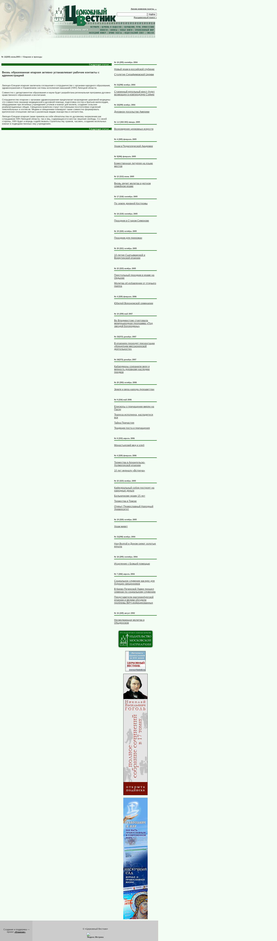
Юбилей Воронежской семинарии (133, 303)
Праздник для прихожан (128, 238)
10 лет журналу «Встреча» (129, 470)
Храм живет (121, 526)
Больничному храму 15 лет (129, 495)
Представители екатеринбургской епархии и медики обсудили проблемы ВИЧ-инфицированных (134, 600)
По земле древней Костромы (131, 203)
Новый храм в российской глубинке (134, 69)
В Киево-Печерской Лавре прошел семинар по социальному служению (135, 590)
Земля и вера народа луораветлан (134, 389)
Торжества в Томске (125, 501)
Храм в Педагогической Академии (133, 146)
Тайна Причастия (124, 422)
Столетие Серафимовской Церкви (134, 74)
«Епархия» (20, 932)
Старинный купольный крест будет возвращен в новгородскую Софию (134, 93)
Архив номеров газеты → (144, 9)
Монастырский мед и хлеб (129, 445)
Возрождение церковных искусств (133, 129)
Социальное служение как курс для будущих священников (134, 582)
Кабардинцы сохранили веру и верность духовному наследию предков (132, 369)
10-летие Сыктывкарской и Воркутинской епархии (129, 256)
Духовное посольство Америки (131, 111)
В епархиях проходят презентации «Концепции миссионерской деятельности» (134, 346)
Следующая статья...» (100, 64)
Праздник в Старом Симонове (131, 220)
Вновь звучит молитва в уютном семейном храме (132, 185)
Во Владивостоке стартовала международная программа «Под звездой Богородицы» (133, 323)
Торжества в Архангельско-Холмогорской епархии (129, 464)
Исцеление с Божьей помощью (132, 563)
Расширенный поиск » (145, 17)
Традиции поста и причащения (132, 428)
